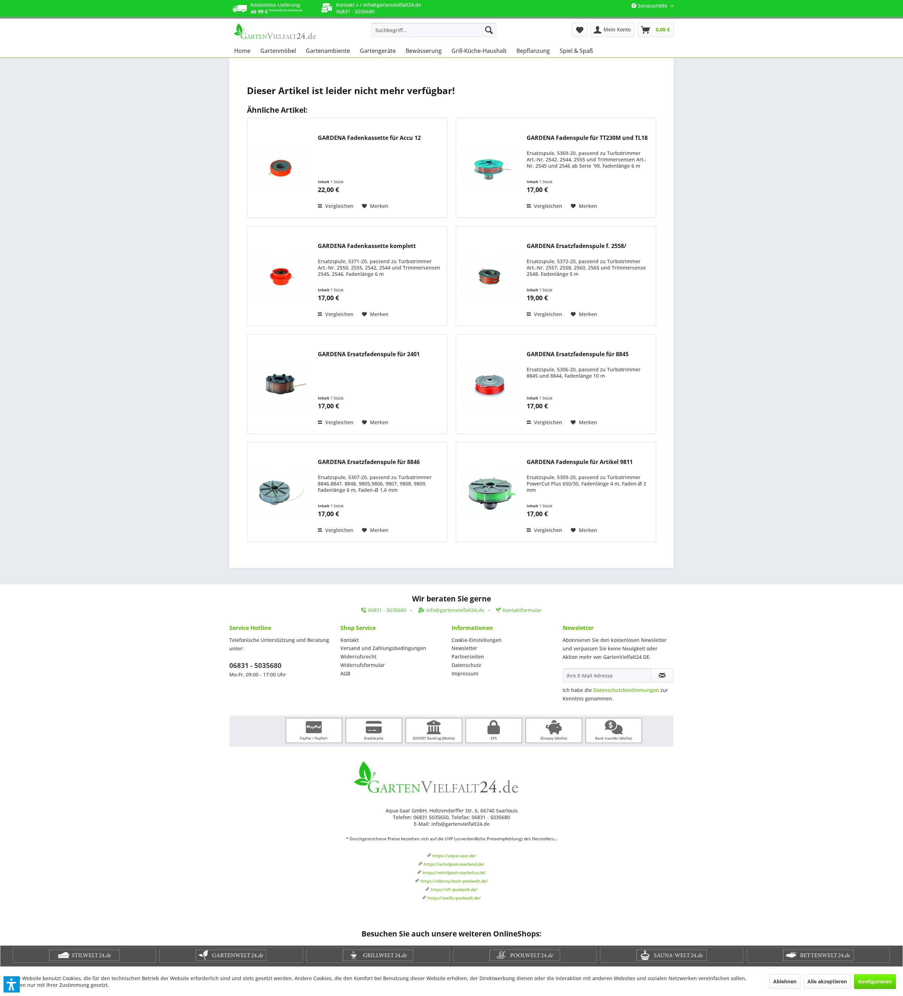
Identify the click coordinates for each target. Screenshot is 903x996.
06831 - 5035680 (255, 665)
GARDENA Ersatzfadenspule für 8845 (578, 354)
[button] (12, 984)
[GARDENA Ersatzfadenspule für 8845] (490, 384)
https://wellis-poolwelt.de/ (454, 898)
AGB (345, 673)
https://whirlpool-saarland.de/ (454, 864)
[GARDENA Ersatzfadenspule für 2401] (281, 384)
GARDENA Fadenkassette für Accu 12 (369, 138)
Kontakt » (347, 4)
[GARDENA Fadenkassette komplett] (281, 276)
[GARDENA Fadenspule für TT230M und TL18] (490, 167)
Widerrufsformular (362, 665)
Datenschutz (466, 665)
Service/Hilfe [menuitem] (652, 5)
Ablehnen (784, 981)
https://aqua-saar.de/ (454, 856)
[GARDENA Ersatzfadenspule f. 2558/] (490, 276)
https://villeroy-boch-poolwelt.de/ (454, 881)
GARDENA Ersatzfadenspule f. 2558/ (576, 246)
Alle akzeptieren (827, 981)
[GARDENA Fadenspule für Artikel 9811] (490, 492)
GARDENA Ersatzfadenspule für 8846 (369, 462)
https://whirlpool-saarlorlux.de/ (454, 873)
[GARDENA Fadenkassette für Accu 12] (281, 167)
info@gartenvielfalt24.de (392, 4)
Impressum (465, 673)
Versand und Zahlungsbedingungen (383, 648)
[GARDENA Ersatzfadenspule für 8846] (281, 492)
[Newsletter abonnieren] (662, 675)
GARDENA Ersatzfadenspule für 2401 (369, 354)
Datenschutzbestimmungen (626, 690)
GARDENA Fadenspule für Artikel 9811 (580, 462)
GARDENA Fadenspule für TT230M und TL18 (587, 138)
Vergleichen (338, 206)
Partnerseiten (468, 656)
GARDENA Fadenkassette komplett (367, 246)
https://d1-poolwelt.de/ (454, 889)
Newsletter (464, 648)
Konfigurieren (875, 981)
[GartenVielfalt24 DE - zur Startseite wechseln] (286, 32)
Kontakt (349, 640)
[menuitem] (434, 30)
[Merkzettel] (579, 30)
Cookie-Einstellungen (477, 640)
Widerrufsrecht (358, 656)
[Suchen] (488, 30)
